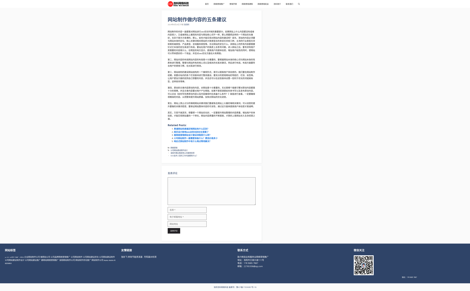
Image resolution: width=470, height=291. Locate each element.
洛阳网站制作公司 (67, 260)
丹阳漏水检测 (150, 256)
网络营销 (173, 148)
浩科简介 (277, 4)
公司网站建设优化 (91, 257)
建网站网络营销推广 (50, 260)
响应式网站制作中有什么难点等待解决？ (192, 141)
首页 (207, 4)
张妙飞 (124, 256)
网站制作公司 (97, 260)
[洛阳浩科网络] (178, 4)
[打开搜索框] (299, 4)
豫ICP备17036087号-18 (246, 287)
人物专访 (21, 257)
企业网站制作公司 (32, 257)
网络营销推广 (219, 4)
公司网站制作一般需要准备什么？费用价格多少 (196, 138)
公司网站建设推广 (33, 260)
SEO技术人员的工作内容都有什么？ (184, 155)
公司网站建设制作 (107, 257)
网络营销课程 (247, 4)
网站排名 (106, 260)
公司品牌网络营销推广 (60, 257)
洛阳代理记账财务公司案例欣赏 (182, 153)
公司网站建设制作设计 (179, 150)
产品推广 (16, 257)
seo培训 (12, 257)
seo (8, 257)
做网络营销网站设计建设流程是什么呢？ (192, 135)
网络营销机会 (263, 4)
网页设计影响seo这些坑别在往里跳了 (191, 132)
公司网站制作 (76, 257)
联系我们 (289, 4)
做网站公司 (45, 257)
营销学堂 (233, 4)
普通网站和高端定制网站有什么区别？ (191, 128)
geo (5, 257)
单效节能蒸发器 (135, 256)
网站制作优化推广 (83, 260)
